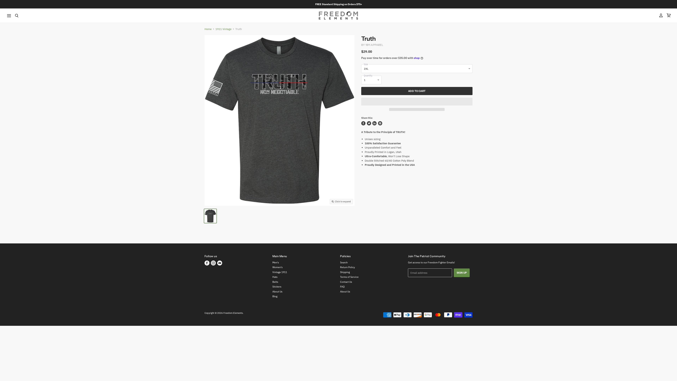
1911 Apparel (374, 45)
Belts (275, 281)
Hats (274, 277)
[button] (416, 101)
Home (208, 29)
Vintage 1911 (279, 272)
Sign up (462, 272)
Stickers (276, 286)
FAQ (342, 286)
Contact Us (346, 281)
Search (344, 262)
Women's (277, 267)
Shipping (345, 272)
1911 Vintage (223, 29)
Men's (275, 262)
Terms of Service (349, 277)
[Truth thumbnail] (210, 216)
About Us (277, 291)
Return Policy (347, 267)
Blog (274, 296)
